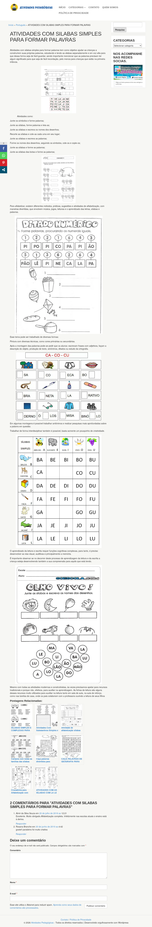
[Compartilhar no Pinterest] (3, 162)
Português (21, 24)
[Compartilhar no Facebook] (3, 148)
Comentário (15, 850)
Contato (93, 7)
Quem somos (110, 7)
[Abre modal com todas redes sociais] (3, 169)
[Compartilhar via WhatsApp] (3, 155)
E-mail (13, 893)
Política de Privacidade (74, 13)
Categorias (76, 7)
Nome (13, 882)
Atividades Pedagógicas (42, 922)
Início (62, 7)
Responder (21, 823)
